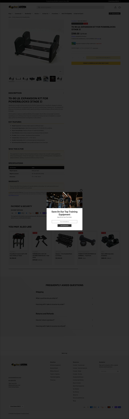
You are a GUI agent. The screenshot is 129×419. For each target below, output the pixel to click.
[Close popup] (81, 190)
